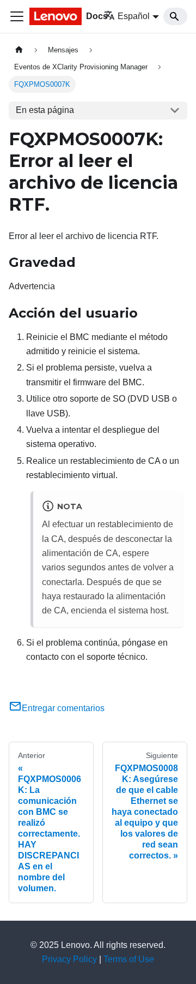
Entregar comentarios (63, 708)
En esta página (45, 110)
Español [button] (134, 16)
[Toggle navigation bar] (17, 16)
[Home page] (19, 49)
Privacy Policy (69, 959)
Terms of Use (128, 959)
